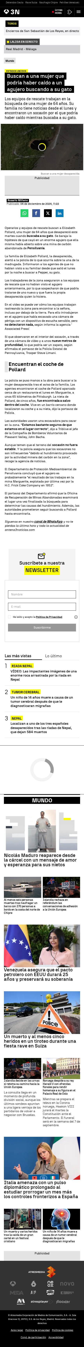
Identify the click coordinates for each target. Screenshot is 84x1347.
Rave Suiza (31, 2)
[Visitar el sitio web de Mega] (17, 1293)
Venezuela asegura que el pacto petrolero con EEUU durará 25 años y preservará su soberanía (38, 974)
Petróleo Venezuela (70, 2)
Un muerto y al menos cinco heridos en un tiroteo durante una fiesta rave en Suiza (40, 1041)
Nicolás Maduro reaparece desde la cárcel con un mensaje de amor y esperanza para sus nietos (40, 860)
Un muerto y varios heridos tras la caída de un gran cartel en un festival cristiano (21, 1236)
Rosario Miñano (18, 200)
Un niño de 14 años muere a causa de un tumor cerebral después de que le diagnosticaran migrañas (42, 701)
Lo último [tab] (53, 656)
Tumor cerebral (25, 692)
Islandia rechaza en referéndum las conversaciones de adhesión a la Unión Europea (60, 904)
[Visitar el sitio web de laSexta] (33, 1284)
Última (59, 11)
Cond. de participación (33, 1337)
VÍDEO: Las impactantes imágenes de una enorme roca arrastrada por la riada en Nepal (44, 675)
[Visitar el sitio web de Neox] (50, 1284)
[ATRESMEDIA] (42, 1272)
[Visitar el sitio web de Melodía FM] (21, 1302)
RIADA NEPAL (22, 666)
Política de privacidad (37, 1330)
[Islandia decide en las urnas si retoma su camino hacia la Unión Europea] (22, 1068)
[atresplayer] (69, 12)
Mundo (42, 800)
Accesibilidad (55, 1337)
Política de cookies (62, 1330)
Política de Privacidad (49, 616)
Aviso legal (17, 1330)
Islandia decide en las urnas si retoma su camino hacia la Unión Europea (21, 1084)
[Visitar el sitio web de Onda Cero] (50, 1293)
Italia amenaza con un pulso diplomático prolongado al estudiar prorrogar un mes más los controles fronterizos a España (41, 1189)
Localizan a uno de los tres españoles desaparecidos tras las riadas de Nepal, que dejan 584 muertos (41, 727)
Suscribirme (42, 627)
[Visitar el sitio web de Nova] (67, 1284)
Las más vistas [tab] (18, 656)
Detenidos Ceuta (14, 2)
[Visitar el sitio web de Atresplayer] (42, 1302)
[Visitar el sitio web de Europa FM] (67, 1293)
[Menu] (79, 11)
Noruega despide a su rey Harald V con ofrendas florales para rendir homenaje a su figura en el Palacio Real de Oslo (59, 1087)
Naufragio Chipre (48, 2)
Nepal (17, 718)
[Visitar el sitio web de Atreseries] (33, 1293)
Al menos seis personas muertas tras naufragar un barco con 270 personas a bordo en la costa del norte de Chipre (22, 906)
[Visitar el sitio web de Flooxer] (63, 1302)
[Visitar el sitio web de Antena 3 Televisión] (17, 1284)
